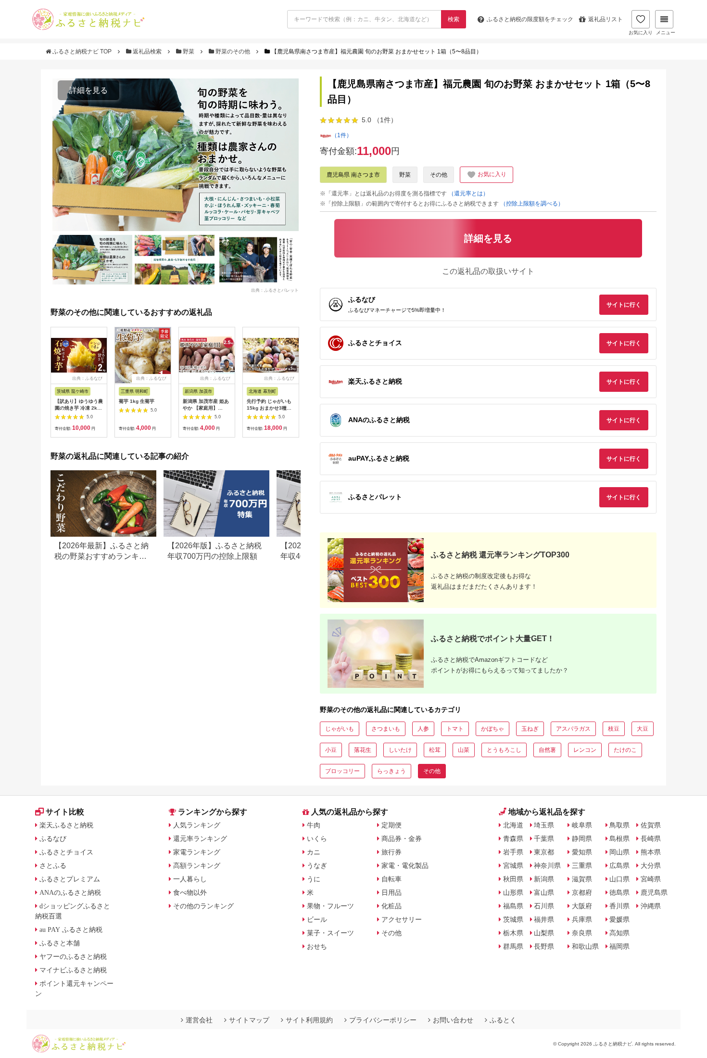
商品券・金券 (401, 838)
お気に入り (641, 32)
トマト (455, 728)
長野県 (544, 946)
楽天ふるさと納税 (66, 825)
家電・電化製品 (405, 865)
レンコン (584, 750)
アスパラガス (573, 728)
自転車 (391, 879)
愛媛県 (619, 919)
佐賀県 (651, 825)
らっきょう (391, 771)
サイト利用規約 (309, 1020)
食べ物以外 (190, 892)
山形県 (513, 892)
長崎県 (651, 838)
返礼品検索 (147, 51)
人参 (423, 728)
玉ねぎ (530, 728)
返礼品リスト (605, 19)
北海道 (513, 825)
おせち (317, 946)
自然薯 (547, 750)
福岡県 (619, 946)
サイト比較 (65, 812)
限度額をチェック (530, 19)
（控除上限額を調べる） (532, 203)
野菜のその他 (233, 51)
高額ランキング (196, 865)
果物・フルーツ (330, 906)
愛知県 (582, 852)
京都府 (582, 892)
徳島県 (619, 892)
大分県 (651, 865)
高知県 (619, 932)
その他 (438, 174)
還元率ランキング (200, 838)
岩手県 (513, 852)
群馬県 (513, 946)
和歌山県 (585, 946)
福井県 (544, 919)
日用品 (391, 892)
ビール (317, 919)
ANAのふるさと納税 (70, 892)
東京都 (544, 852)
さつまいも (385, 728)
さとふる (52, 865)
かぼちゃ (492, 728)
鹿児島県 (654, 892)
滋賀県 (582, 879)
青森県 (513, 838)
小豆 (331, 750)
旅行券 (391, 852)
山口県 (619, 879)
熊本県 (651, 852)
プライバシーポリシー (383, 1020)
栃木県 (513, 932)
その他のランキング (203, 906)
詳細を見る (88, 90)
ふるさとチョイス (66, 852)
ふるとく (503, 1020)
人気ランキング (196, 825)
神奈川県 (547, 865)
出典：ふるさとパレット (275, 289)
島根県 (619, 838)
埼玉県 (544, 825)
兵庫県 (582, 919)
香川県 (619, 906)
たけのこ (625, 750)
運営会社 (199, 1020)
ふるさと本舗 (59, 943)
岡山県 (619, 852)
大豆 (642, 728)
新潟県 (544, 879)
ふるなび (52, 838)
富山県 (544, 892)
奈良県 (582, 932)
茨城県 (513, 919)
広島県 (619, 865)
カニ (313, 852)
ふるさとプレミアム (69, 879)
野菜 (188, 51)
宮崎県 (651, 879)
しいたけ (400, 750)
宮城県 (513, 865)
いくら (317, 838)
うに (313, 879)
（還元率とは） (468, 193)
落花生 (362, 750)
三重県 (582, 865)
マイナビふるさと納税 (73, 970)
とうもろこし (504, 750)
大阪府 (582, 906)
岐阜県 (582, 825)
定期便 (391, 825)
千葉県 (544, 838)
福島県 (513, 906)
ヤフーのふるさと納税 (73, 956)
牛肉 (313, 825)
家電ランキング (196, 852)
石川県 (544, 906)
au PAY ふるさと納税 (70, 929)
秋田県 (513, 879)
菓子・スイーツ (330, 932)
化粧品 (391, 906)
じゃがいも (339, 728)
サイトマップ (249, 1020)
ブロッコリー (342, 771)
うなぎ (317, 865)
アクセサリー (401, 919)
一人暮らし (190, 879)
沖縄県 (651, 906)
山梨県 (544, 932)
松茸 (435, 750)
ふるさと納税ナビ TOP (82, 51)
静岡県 (582, 838)
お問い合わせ (453, 1020)
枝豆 (613, 728)
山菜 (463, 750)
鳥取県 (619, 825)
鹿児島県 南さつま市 (353, 174)
